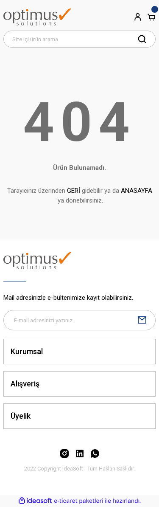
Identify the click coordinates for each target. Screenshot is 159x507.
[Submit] (142, 320)
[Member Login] (138, 17)
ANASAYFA (136, 190)
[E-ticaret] (78, 501)
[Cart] (151, 17)
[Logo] (37, 16)
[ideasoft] (35, 501)
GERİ (73, 190)
